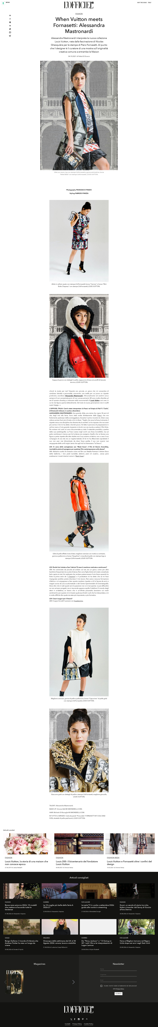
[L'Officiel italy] (79, 5)
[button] (73, 982)
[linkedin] (10, 26)
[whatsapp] (10, 32)
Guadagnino (78, 601)
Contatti (67, 1024)
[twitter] (10, 29)
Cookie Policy (88, 1024)
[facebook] (10, 19)
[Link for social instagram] (79, 1019)
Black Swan (80, 456)
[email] (10, 15)
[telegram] (10, 36)
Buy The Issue (142, 2)
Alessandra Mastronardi (74, 396)
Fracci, (99, 415)
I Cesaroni (71, 576)
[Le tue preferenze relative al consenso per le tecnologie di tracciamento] (3, 3)
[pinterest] (10, 22)
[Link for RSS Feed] (87, 1019)
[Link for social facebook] (75, 1019)
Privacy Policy (120, 989)
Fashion (79, 14)
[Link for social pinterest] (83, 1019)
